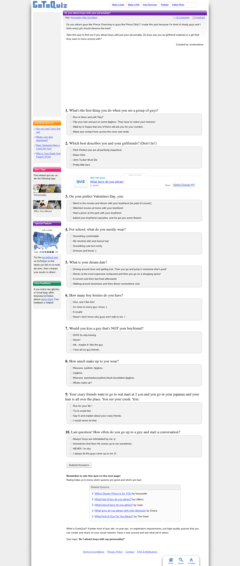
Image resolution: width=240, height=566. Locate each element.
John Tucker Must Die (84, 159)
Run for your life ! (82, 405)
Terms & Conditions (93, 551)
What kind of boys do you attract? (114, 504)
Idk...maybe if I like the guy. (87, 344)
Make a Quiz (118, 5)
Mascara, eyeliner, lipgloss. (87, 367)
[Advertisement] (135, 76)
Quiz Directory (150, 5)
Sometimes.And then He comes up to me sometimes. (102, 443)
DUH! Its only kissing (84, 335)
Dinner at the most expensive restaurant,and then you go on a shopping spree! (116, 273)
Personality (76, 17)
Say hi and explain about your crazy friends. (97, 415)
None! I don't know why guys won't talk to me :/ (98, 316)
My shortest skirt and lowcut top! (90, 241)
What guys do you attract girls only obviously (120, 510)
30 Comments (182, 17)
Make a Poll (133, 5)
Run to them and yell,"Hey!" (88, 117)
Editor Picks (178, 5)
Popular (165, 5)
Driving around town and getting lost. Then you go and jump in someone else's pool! (119, 269)
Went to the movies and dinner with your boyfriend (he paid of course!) (111, 203)
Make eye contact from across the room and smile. (100, 131)
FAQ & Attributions (147, 551)
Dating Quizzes (181, 184)
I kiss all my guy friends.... (87, 349)
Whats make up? (82, 382)
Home (170, 563)
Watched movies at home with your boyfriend (97, 208)
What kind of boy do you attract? (113, 499)
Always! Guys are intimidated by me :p (93, 439)
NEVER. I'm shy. (81, 448)
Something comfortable (85, 236)
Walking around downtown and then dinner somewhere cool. (106, 283)
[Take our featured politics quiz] (47, 241)
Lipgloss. (77, 372)
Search (181, 563)
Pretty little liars (81, 164)
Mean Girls (78, 154)
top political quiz (50, 257)
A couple (77, 311)
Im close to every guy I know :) (89, 306)
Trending (191, 563)
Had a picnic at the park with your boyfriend (96, 212)
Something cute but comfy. (87, 246)
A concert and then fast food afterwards (94, 278)
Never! (76, 339)
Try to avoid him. (82, 410)
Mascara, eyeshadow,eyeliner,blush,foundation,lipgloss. (103, 377)
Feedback (200, 17)
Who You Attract (89, 17)
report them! (47, 299)
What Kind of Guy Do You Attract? (114, 516)
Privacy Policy (115, 551)
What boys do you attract (107, 181)
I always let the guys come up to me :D (94, 453)
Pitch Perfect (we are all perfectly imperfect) (97, 150)
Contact (130, 551)
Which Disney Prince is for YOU (113, 493)
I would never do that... (85, 420)
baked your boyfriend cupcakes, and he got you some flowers (106, 217)
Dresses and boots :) (84, 250)
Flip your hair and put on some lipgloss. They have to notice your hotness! (113, 121)
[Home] (50, 5)
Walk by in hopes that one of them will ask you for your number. (107, 126)
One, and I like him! (83, 302)
